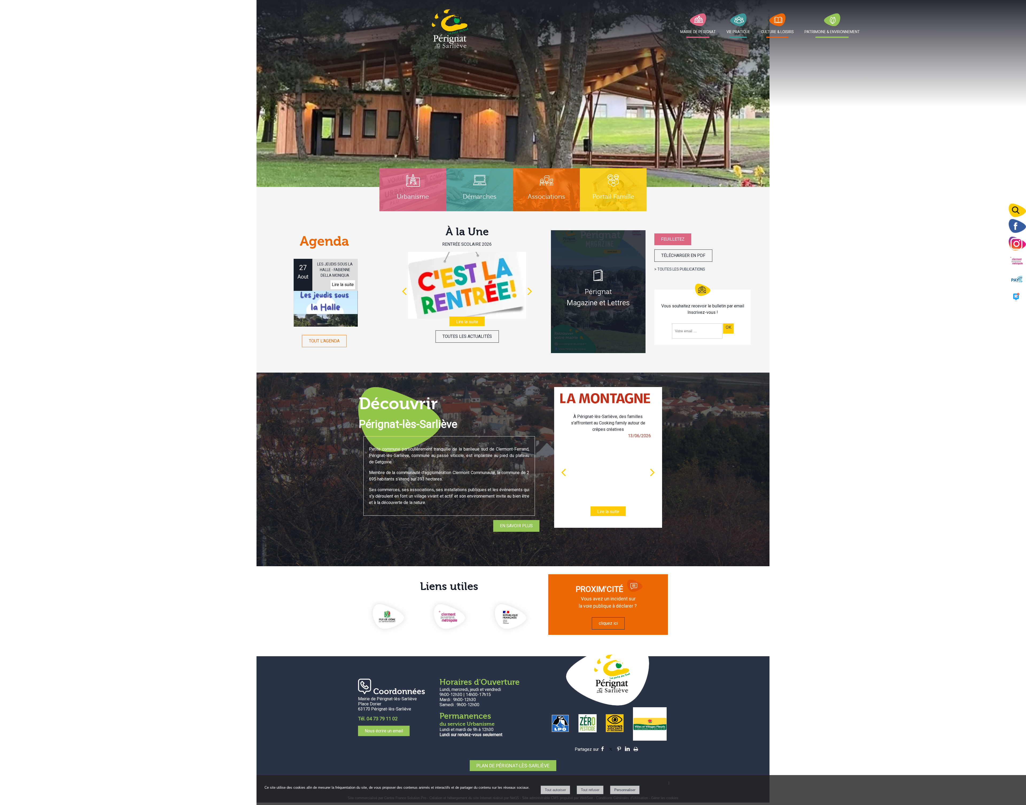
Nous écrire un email (384, 730)
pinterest (619, 748)
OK (728, 327)
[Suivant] (530, 291)
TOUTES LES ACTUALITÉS (467, 336)
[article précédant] (563, 472)
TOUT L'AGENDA (324, 340)
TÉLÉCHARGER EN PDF (683, 255)
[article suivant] (652, 472)
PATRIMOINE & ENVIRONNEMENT (832, 32)
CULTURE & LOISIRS (777, 32)
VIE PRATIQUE (738, 32)
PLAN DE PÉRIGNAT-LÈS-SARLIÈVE (513, 765)
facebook (602, 748)
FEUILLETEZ (673, 239)
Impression (636, 747)
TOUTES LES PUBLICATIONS (681, 269)
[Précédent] (404, 291)
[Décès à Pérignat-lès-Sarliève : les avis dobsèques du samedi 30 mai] (608, 466)
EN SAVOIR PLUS (516, 525)
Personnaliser (624, 790)
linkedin (627, 748)
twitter (611, 748)
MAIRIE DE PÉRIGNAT (698, 32)
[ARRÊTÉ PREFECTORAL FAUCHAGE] (467, 285)
